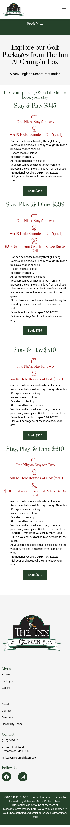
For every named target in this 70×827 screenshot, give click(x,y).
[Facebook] (6, 776)
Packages (7, 681)
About (5, 704)
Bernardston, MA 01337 (15, 751)
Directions (7, 717)
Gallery (6, 687)
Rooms (6, 674)
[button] (64, 9)
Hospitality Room (12, 724)
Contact (6, 710)
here (34, 808)
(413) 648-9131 (11, 740)
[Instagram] (22, 776)
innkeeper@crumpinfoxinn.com (20, 757)
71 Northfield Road (13, 747)
